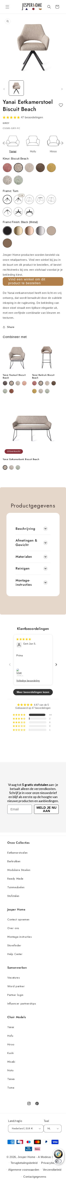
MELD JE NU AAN (46, 809)
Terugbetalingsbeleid (24, 1162)
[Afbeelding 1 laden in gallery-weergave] (16, 88)
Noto (10, 1070)
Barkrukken (14, 861)
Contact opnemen (18, 919)
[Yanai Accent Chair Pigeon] (18, 383)
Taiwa (11, 1079)
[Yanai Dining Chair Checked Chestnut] (40, 167)
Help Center (15, 954)
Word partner (16, 986)
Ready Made (15, 879)
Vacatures (13, 978)
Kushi (10, 1053)
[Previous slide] (5, 143)
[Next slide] (60, 143)
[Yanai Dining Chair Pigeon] (7, 180)
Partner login (15, 995)
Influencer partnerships (21, 1004)
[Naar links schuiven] (4, 89)
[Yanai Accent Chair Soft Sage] (5, 391)
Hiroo (10, 1044)
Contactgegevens (34, 1176)
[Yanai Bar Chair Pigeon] (40, 391)
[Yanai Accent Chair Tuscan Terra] (11, 391)
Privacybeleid (50, 1162)
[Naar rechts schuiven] (62, 89)
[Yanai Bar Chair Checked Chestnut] (53, 383)
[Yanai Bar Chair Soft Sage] (47, 391)
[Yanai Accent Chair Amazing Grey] (5, 383)
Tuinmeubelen (15, 887)
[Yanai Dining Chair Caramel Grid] (29, 167)
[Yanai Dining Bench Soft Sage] (18, 467)
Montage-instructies (19, 937)
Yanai (10, 1027)
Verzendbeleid (52, 1169)
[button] (7, 7)
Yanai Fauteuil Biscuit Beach (14, 376)
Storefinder (14, 945)
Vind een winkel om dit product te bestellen (26, 281)
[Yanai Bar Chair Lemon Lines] (34, 391)
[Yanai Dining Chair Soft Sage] (18, 180)
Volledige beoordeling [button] (28, 680)
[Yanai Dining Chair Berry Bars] (7, 167)
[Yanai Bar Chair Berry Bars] (34, 383)
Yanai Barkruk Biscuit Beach (43, 376)
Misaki (11, 1062)
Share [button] (10, 327)
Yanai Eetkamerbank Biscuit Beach (21, 459)
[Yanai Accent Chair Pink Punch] (24, 383)
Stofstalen (13, 896)
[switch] (58, 1161)
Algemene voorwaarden (23, 1169)
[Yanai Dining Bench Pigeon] (11, 467)
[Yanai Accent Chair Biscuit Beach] (11, 383)
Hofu (10, 1036)
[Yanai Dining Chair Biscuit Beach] (18, 167)
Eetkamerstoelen (17, 853)
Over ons (13, 928)
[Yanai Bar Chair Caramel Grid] (47, 383)
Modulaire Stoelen (18, 870)
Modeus (46, 1157)
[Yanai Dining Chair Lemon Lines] (51, 167)
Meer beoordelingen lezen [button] (33, 692)
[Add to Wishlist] (60, 105)
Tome (10, 1088)
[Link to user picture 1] (20, 672)
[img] (23, 639)
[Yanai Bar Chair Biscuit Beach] (40, 383)
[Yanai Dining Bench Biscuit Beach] (5, 467)
